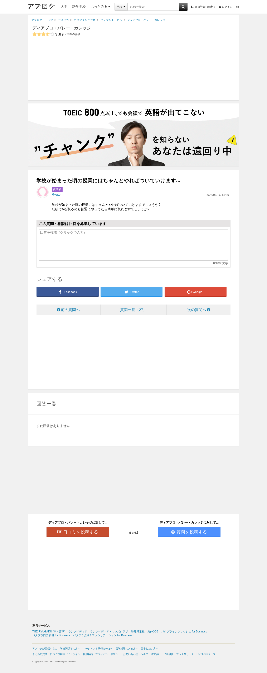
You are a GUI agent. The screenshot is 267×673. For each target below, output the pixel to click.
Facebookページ (205, 654)
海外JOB (152, 631)
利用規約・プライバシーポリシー (101, 654)
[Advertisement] (133, 71)
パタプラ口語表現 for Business (51, 635)
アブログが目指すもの (44, 648)
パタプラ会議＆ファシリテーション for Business (102, 635)
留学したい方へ (149, 648)
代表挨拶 (169, 654)
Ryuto (56, 194)
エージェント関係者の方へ (98, 648)
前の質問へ (70, 310)
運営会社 (156, 654)
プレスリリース (185, 654)
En (237, 6)
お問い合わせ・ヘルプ (135, 654)
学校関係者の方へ (70, 648)
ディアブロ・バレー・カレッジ (61, 28)
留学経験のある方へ (127, 648)
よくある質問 (39, 654)
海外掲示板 (138, 631)
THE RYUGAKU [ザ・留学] (48, 631)
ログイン (227, 6)
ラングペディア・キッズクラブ (109, 631)
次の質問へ (196, 310)
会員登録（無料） (205, 6)
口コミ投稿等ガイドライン (65, 654)
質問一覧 (131, 310)
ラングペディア (77, 631)
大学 (64, 6)
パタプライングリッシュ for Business (184, 631)
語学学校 (79, 6)
